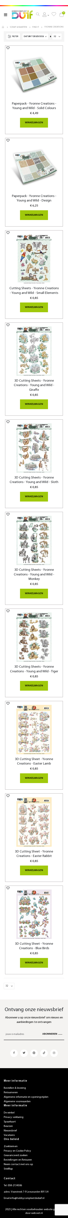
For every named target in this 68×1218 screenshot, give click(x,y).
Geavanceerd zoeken (16, 1155)
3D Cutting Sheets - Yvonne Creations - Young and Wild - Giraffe (34, 385)
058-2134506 (15, 1185)
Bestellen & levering (15, 1088)
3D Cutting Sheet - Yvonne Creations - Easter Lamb (34, 761)
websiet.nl (37, 1213)
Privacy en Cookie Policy (17, 1151)
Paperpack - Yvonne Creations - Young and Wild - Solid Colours (34, 106)
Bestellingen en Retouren (18, 1160)
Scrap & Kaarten (18, 27)
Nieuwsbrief (10, 1130)
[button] (8, 48)
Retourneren (11, 1092)
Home (3, 27)
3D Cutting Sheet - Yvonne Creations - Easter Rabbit (34, 854)
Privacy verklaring (13, 1117)
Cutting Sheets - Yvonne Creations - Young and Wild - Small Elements (34, 291)
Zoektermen (11, 1146)
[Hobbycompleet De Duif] (22, 14)
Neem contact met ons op (18, 1164)
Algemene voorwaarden (17, 1101)
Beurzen (8, 1126)
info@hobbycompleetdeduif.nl (27, 1198)
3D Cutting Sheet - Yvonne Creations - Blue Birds (34, 946)
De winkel (9, 1112)
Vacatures (9, 1135)
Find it (35, 27)
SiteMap (8, 1168)
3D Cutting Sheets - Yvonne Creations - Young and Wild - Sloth (34, 480)
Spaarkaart (10, 1121)
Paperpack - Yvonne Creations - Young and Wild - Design (34, 198)
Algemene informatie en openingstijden (26, 1097)
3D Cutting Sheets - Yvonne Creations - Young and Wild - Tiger (34, 669)
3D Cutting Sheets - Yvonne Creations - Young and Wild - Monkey (34, 574)
